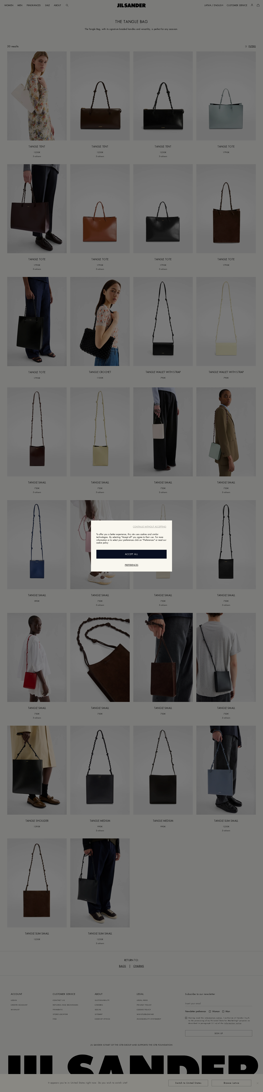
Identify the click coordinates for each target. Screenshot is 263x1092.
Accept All (131, 554)
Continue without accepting (149, 527)
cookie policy (102, 543)
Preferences (131, 565)
